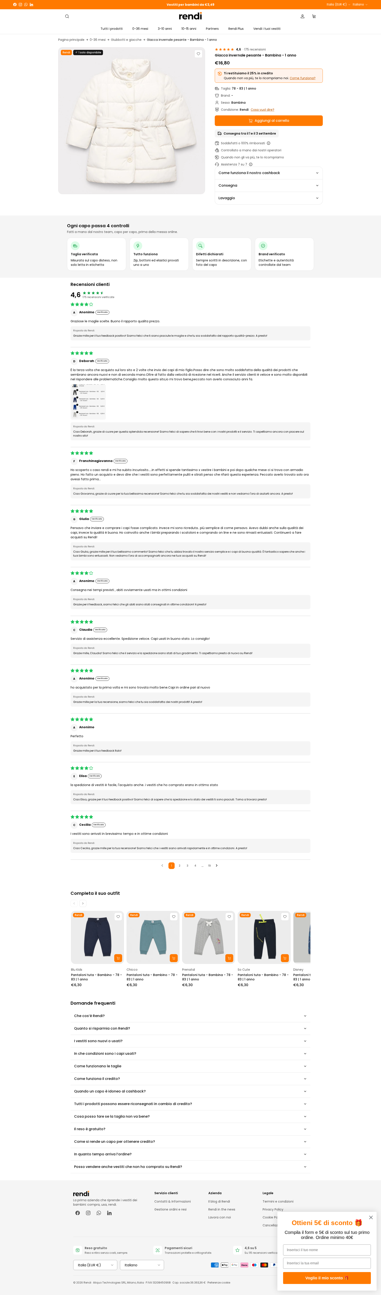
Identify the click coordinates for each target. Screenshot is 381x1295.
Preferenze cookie (218, 1282)
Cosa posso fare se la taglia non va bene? (112, 1116)
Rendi (87, 1282)
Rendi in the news (221, 1209)
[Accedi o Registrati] (302, 16)
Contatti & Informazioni (172, 1201)
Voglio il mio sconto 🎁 (327, 1278)
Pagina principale (71, 40)
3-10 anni (165, 28)
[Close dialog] (371, 1217)
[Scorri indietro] (74, 903)
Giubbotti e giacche (126, 40)
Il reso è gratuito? (89, 1129)
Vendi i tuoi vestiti (266, 28)
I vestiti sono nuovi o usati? (98, 1041)
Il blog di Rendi (219, 1201)
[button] (88, 402)
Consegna (228, 185)
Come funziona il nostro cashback (249, 172)
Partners (212, 28)
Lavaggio (227, 198)
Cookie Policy (273, 1217)
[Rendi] (190, 16)
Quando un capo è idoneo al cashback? (110, 1091)
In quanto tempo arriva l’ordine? (103, 1154)
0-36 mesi (140, 28)
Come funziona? (303, 78)
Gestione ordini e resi (170, 1209)
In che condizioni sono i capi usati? (105, 1053)
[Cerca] (67, 16)
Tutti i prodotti (112, 28)
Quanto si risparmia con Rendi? (102, 1028)
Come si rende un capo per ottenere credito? (114, 1141)
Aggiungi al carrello (272, 120)
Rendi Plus (236, 28)
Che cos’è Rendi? (89, 1015)
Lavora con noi (219, 1217)
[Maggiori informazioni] (268, 143)
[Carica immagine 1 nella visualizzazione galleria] (131, 120)
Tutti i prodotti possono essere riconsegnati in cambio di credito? (133, 1103)
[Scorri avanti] (82, 903)
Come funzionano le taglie (97, 1066)
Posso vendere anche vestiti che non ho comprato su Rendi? (128, 1166)
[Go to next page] (217, 866)
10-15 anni (188, 28)
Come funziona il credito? (97, 1078)
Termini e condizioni (278, 1201)
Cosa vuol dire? (262, 109)
